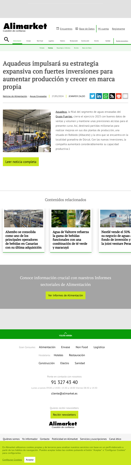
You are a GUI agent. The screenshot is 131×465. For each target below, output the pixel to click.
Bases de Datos (87, 48)
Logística (51, 41)
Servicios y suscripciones (93, 438)
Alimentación (17, 41)
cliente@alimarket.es (64, 393)
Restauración (74, 41)
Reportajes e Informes (63, 48)
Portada (42, 48)
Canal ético (115, 438)
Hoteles (62, 41)
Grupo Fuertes (64, 116)
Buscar (6, 39)
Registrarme (118, 28)
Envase (29, 41)
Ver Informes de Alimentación (65, 295)
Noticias (50, 48)
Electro (96, 41)
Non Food (40, 41)
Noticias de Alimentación (15, 96)
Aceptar (30, 459)
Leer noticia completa (20, 161)
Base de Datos (87, 28)
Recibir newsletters (122, 41)
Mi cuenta (103, 28)
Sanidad (107, 41)
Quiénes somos (11, 438)
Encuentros (66, 28)
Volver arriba (65, 335)
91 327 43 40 (64, 382)
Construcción (85, 41)
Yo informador (30, 438)
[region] (65, 453)
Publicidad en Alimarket (65, 438)
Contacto (45, 438)
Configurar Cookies (12, 459)
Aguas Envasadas (38, 96)
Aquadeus (61, 112)
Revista (76, 48)
